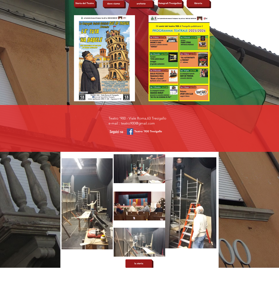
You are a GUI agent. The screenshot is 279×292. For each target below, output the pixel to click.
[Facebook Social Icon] (130, 131)
